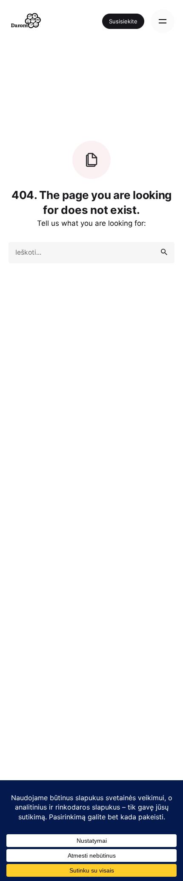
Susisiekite (123, 21)
